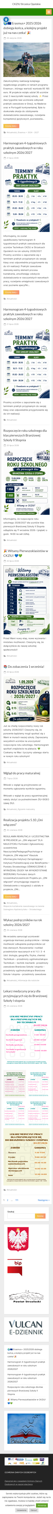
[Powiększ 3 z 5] (22, 1102)
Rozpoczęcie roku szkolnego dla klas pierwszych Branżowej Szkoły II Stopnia (25, 435)
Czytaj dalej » (12, 126)
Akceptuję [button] (42, 1505)
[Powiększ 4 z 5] (46, 1102)
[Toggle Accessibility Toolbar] (6, 19)
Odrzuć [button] (34, 1510)
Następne (43, 1200)
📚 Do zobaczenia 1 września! (23, 666)
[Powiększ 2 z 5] (46, 1073)
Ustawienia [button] (21, 1510)
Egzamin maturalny (26, 809)
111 (16, 1200)
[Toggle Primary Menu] (49, 12)
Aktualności (12, 132)
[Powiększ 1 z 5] (22, 1073)
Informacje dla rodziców (28, 980)
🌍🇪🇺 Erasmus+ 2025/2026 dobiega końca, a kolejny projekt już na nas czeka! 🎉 (25, 28)
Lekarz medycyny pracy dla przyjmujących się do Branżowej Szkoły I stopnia (25, 995)
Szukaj (10, 1211)
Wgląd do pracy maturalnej (21, 773)
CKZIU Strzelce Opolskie (26, 4)
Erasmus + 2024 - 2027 (28, 132)
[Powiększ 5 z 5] (46, 1131)
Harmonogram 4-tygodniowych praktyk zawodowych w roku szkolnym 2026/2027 (25, 147)
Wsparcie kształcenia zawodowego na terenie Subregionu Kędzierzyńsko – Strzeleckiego (23, 908)
